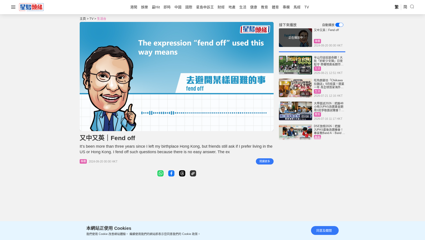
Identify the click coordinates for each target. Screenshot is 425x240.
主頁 (83, 18)
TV (91, 18)
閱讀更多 (264, 161)
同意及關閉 (324, 230)
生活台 (101, 18)
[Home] (31, 7)
